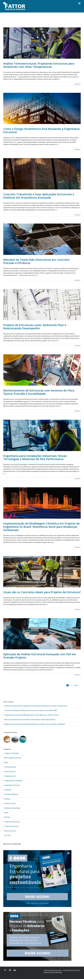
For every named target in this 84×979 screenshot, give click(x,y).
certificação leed (10, 767)
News (6, 812)
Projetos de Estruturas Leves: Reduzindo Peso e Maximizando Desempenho (34, 326)
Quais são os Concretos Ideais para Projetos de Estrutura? (42, 592)
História (7, 799)
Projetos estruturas (11, 826)
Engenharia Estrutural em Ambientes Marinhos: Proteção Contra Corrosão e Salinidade (35, 724)
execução (8, 790)
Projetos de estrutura (12, 822)
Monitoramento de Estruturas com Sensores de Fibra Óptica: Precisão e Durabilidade (38, 392)
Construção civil (10, 771)
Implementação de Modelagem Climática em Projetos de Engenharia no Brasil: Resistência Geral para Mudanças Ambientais (41, 526)
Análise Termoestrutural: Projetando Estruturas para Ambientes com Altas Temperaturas (38, 65)
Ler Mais (77, 84)
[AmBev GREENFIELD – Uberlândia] (23, 739)
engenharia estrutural (12, 785)
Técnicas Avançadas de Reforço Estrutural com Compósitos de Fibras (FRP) (31, 710)
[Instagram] (10, 970)
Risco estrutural (10, 831)
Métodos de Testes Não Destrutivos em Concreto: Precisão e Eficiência (36, 261)
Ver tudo (8, 835)
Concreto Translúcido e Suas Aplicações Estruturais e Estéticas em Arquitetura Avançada (38, 195)
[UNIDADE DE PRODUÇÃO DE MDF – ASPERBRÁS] (7, 739)
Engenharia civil (10, 776)
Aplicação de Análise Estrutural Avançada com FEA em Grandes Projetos (39, 655)
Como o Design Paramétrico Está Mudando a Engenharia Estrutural (41, 130)
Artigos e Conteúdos (12, 753)
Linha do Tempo (10, 803)
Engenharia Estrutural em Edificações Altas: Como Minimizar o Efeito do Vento (32, 715)
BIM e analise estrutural (13, 758)
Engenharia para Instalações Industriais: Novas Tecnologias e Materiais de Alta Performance (35, 457)
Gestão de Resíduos (11, 794)
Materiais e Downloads (12, 808)
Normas (7, 817)
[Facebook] (5, 970)
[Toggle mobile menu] (79, 3)
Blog (6, 762)
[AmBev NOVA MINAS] (15, 739)
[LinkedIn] (15, 970)
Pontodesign (58, 972)
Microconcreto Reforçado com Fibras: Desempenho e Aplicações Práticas (30, 719)
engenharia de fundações (13, 781)
